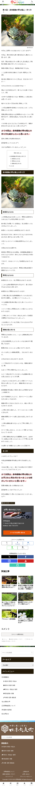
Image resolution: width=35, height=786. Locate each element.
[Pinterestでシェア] (10, 566)
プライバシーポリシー (26, 776)
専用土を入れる (16, 161)
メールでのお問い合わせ (17, 532)
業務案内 (6, 677)
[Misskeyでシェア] (29, 557)
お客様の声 (6, 701)
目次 (15, 153)
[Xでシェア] (6, 557)
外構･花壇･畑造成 (10, 697)
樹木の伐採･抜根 (10, 685)
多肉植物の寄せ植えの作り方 (18, 156)
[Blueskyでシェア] (21, 557)
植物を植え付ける (16, 163)
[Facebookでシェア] (6, 561)
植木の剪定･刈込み (11, 681)
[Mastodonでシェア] (13, 557)
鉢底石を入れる (16, 158)
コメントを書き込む (17, 634)
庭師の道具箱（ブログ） (8, 503)
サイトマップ (9, 776)
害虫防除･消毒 (9, 693)
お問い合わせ (25, 774)
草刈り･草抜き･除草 (11, 689)
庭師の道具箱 (7, 709)
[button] (23, 548)
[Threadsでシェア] (13, 561)
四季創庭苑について (9, 705)
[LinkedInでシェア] (17, 566)
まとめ (12, 166)
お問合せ (6, 713)
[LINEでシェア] (29, 561)
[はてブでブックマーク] (21, 561)
